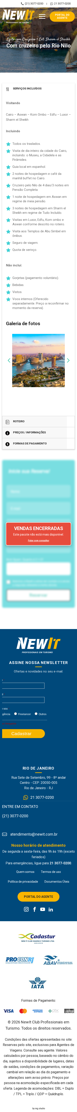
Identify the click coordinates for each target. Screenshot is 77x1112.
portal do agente (62, 16)
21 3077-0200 (62, 3)
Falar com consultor (38, 540)
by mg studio (38, 1108)
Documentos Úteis (56, 881)
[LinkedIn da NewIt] (50, 909)
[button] (9, 360)
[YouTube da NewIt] (42, 909)
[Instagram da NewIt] (26, 909)
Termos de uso (51, 872)
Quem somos (25, 872)
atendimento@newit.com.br (34, 834)
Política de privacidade (23, 881)
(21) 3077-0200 (34, 3)
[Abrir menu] (42, 16)
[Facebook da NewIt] (34, 909)
